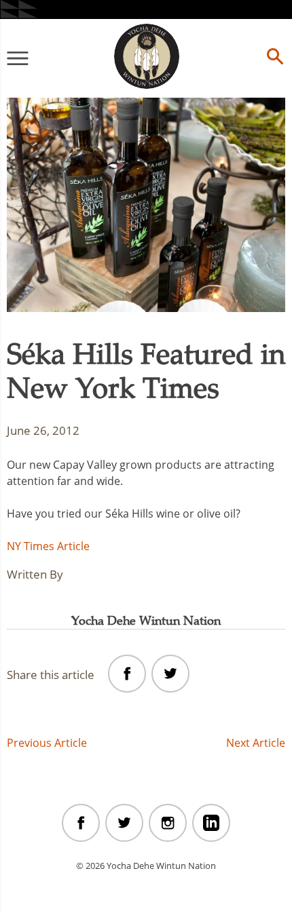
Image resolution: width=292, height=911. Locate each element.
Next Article (255, 742)
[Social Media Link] (81, 823)
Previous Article (47, 742)
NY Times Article (48, 546)
